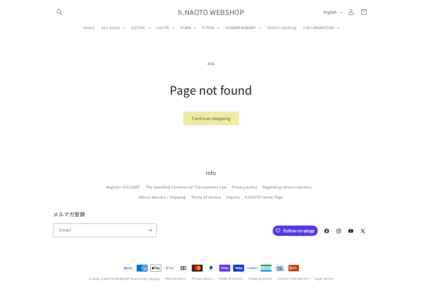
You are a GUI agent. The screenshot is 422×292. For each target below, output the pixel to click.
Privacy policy (244, 187)
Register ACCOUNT (123, 187)
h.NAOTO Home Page (264, 197)
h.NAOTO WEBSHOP (115, 279)
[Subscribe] (150, 230)
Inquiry (232, 197)
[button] (59, 12)
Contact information (293, 278)
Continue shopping (211, 118)
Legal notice (324, 278)
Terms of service (206, 197)
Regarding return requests (286, 187)
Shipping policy (260, 278)
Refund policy (176, 278)
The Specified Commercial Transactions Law (186, 187)
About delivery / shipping (162, 197)
